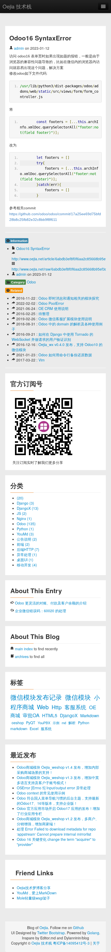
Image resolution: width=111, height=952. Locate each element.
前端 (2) (23, 544)
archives (22, 656)
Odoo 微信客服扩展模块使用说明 (65, 318)
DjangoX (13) (27, 508)
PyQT (31, 722)
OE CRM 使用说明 (53, 308)
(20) (20, 497)
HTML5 (50, 715)
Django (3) (25, 503)
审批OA (32, 715)
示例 (56, 723)
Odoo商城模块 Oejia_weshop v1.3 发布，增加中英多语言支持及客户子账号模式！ (58, 780)
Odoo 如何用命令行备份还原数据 (65, 354)
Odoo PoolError (51, 303)
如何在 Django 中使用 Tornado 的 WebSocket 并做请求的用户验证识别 (52, 337)
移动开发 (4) (27, 564)
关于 (96, 943)
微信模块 (79, 697)
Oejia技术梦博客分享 (34, 887)
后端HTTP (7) (28, 549)
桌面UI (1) (25, 559)
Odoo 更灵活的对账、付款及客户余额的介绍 (50, 602)
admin (19, 48)
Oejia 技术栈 (17, 6)
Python (83, 722)
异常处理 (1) (27, 554)
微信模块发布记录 (37, 697)
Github (78, 927)
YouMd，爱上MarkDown (37, 892)
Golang (93, 932)
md (64, 723)
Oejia (43, 927)
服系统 (46, 728)
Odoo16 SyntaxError (33, 248)
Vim (41, 359)
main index (24, 648)
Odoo (31, 281)
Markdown (89, 715)
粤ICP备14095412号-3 (71, 943)
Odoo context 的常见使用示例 (41, 792)
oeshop (18, 722)
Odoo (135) (26, 523)
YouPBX (44, 722)
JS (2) (22, 513)
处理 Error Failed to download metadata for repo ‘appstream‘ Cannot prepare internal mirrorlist (56, 831)
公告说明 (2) (27, 539)
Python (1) (25, 528)
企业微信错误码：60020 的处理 (40, 610)
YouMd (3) (25, 533)
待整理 (43, 313)
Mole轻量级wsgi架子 (33, 898)
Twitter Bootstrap (51, 932)
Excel (34, 728)
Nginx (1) (24, 518)
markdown (19, 728)
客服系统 (76, 707)
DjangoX (69, 715)
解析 (72, 722)
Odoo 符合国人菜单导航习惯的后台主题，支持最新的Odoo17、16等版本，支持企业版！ (58, 800)
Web (43, 707)
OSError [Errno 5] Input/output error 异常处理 (54, 787)
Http (57, 707)
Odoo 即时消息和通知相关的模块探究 (68, 298)
